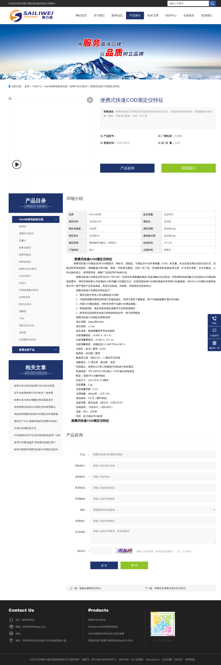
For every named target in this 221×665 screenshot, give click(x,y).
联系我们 (206, 15)
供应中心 (170, 15)
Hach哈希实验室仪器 (56, 86)
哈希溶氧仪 (25, 254)
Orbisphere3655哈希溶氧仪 (103, 626)
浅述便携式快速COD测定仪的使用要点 (35, 407)
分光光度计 (25, 275)
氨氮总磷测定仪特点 (90, 588)
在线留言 (188, 15)
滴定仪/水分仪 (26, 325)
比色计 (22, 283)
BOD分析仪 (25, 304)
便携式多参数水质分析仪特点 (170, 588)
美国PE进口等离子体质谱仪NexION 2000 (110, 640)
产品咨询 (127, 168)
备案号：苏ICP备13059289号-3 (99, 659)
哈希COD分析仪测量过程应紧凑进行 (33, 399)
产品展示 (135, 15)
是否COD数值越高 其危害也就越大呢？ (35, 442)
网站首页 (81, 15)
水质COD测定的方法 (25, 428)
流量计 (22, 240)
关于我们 (99, 15)
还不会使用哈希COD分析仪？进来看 (33, 392)
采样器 (22, 332)
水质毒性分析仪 (27, 339)
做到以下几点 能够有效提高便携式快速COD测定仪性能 (38, 421)
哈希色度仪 (25, 261)
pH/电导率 (24, 297)
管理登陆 (190, 659)
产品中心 (37, 86)
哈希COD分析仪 (78, 86)
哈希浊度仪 (25, 247)
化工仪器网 (137, 659)
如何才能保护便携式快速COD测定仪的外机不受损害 (38, 449)
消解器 (22, 311)
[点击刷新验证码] (124, 551)
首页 (27, 86)
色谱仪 (22, 226)
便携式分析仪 (26, 233)
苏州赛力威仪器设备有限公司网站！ (37, 3)
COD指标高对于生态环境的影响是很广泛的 (37, 435)
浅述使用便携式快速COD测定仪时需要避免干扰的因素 (38, 414)
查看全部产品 (27, 349)
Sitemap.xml (152, 659)
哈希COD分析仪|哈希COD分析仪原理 (34, 385)
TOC (21, 318)
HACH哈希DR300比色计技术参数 (106, 633)
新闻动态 (117, 15)
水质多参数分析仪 (28, 290)
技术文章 (152, 15)
